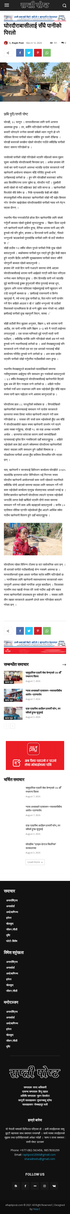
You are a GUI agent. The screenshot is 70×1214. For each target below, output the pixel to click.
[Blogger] (16, 1186)
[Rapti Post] (6, 43)
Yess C (36, 1209)
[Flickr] (35, 1186)
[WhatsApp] (47, 53)
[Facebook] (20, 53)
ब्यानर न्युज (9, 682)
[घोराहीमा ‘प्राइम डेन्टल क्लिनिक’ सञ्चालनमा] (13, 848)
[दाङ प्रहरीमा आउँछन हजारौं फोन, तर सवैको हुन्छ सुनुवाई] (13, 713)
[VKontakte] (54, 1186)
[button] (64, 5)
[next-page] (12, 726)
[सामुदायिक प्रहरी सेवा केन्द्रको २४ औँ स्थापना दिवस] (13, 677)
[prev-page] (6, 726)
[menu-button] (6, 5)
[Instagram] (44, 1186)
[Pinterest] (38, 53)
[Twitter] (29, 53)
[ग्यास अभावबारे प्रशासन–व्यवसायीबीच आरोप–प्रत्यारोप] (13, 695)
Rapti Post (18, 42)
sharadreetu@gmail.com (39, 1159)
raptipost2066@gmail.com (39, 1154)
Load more (34, 862)
